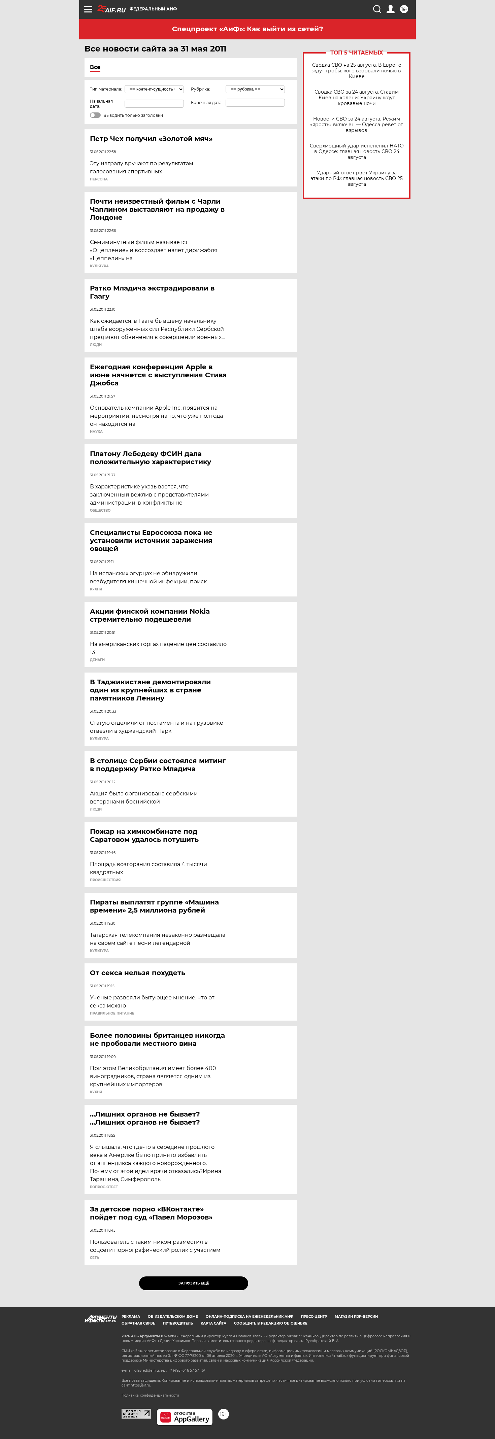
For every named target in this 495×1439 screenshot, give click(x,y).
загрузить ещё (193, 1283)
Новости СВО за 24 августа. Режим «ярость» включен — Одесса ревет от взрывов (356, 124)
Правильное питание (112, 1013)
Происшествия (105, 880)
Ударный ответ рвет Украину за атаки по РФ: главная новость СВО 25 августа (356, 178)
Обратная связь (138, 1323)
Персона (99, 179)
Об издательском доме (173, 1316)
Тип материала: (106, 89)
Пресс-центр (314, 1316)
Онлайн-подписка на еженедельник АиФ (249, 1316)
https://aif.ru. (141, 1385)
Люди (96, 345)
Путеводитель (178, 1323)
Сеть (94, 1258)
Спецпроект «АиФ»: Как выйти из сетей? (247, 29)
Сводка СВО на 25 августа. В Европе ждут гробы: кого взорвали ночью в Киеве (356, 70)
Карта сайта (213, 1323)
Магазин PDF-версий (356, 1316)
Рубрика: (200, 89)
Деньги (97, 660)
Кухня (96, 589)
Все (95, 67)
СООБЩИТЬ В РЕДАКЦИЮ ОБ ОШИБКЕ (270, 1323)
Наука (96, 432)
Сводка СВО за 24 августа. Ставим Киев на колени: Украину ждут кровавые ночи (357, 97)
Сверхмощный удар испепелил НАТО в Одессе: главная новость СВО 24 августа (357, 151)
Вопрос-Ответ (104, 1187)
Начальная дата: (101, 104)
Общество (100, 510)
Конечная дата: (207, 102)
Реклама (131, 1316)
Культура (99, 266)
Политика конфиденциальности (150, 1395)
